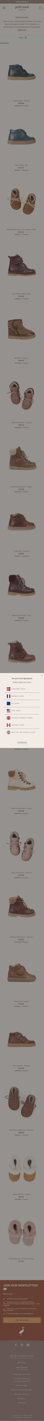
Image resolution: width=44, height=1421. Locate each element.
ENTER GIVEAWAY (22, 741)
